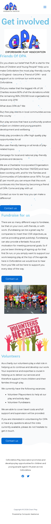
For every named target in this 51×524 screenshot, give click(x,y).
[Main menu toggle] (45, 7)
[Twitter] (28, 476)
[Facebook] (23, 476)
